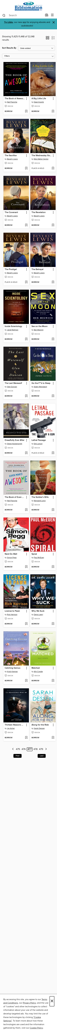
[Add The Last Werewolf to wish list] (26, 396)
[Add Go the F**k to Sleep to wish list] (53, 396)
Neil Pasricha (12, 102)
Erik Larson (38, 444)
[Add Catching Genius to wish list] (26, 681)
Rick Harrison (12, 614)
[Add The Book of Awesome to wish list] (26, 111)
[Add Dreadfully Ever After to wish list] (26, 453)
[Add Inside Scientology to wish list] (26, 339)
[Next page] (46, 749)
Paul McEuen (39, 557)
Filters (7, 56)
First (17, 756)
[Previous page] (13, 749)
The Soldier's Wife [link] (40, 497)
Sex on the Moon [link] (40, 326)
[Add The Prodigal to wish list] (26, 282)
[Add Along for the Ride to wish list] (53, 738)
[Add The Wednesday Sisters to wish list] (53, 168)
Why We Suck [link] (38, 611)
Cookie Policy (36, 1028)
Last (41, 756)
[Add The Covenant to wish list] (26, 225)
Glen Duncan (12, 387)
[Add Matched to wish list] (53, 681)
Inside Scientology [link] (13, 326)
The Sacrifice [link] (11, 155)
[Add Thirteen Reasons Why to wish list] (26, 738)
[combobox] (22, 15)
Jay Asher (11, 728)
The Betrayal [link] (37, 269)
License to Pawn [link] (12, 611)
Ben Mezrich (38, 330)
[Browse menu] (52, 15)
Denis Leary (38, 614)
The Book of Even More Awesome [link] (15, 497)
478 (35, 749)
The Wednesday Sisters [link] (42, 155)
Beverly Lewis (12, 159)
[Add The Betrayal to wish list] (53, 282)
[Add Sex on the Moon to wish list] (53, 339)
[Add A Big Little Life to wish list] (53, 111)
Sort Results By (9, 48)
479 (41, 749)
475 (18, 749)
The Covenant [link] (11, 212)
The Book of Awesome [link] (15, 98)
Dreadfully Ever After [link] (14, 440)
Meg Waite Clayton (41, 159)
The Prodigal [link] (11, 269)
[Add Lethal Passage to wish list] (53, 453)
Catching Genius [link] (12, 668)
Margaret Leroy (40, 501)
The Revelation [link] (39, 212)
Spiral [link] (34, 554)
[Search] (4, 15)
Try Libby (8, 22)
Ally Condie (38, 671)
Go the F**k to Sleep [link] (41, 383)
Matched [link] (36, 668)
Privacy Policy (29, 1002)
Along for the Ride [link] (40, 725)
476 (24, 749)
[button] (47, 38)
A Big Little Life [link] (39, 98)
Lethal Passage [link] (39, 440)
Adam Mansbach (40, 387)
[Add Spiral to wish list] (53, 567)
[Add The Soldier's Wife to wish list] (53, 510)
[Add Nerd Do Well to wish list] (26, 567)
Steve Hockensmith (14, 444)
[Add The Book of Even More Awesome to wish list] (26, 510)
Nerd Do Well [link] (11, 554)
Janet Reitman (12, 330)
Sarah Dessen (39, 728)
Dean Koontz (39, 102)
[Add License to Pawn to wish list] (26, 624)
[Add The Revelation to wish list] (53, 225)
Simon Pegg (11, 557)
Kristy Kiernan (12, 671)
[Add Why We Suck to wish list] (53, 624)
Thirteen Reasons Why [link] (15, 725)
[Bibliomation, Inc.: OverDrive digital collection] (28, 5)
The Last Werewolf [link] (13, 383)
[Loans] (46, 15)
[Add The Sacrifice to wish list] (26, 168)
